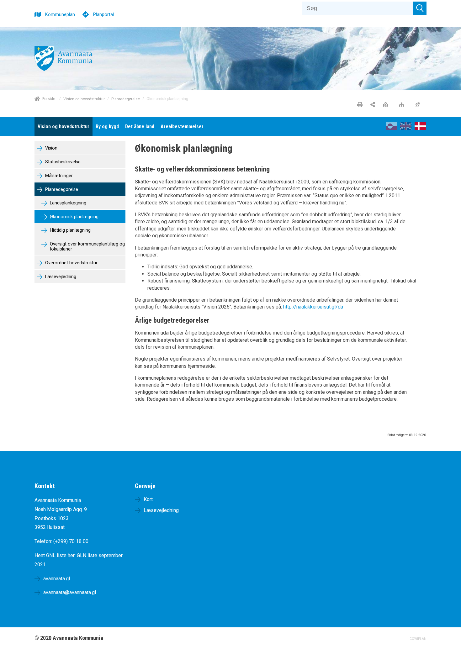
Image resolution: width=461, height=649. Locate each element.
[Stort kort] (387, 105)
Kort (148, 499)
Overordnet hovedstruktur (71, 263)
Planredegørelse (125, 99)
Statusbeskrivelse (62, 162)
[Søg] (420, 8)
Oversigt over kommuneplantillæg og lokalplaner (87, 246)
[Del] (373, 105)
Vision (50, 148)
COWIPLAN (418, 639)
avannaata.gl (56, 579)
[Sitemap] (403, 105)
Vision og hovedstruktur (84, 99)
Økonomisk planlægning (73, 216)
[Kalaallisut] (391, 128)
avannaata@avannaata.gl (69, 592)
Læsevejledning (60, 276)
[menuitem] (63, 126)
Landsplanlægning (67, 203)
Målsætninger (58, 175)
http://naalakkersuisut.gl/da (313, 307)
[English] (405, 128)
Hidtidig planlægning (70, 230)
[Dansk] (420, 128)
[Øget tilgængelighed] (419, 105)
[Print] (360, 105)
